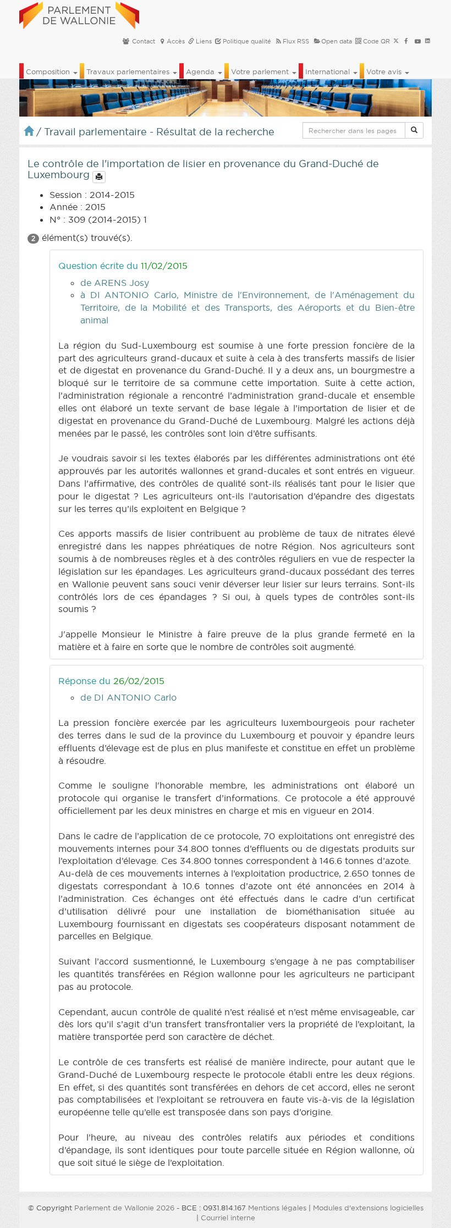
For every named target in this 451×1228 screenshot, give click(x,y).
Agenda (201, 71)
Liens (203, 41)
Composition (49, 71)
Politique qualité (246, 41)
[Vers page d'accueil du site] (79, 13)
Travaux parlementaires (129, 71)
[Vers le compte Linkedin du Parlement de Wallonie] (428, 41)
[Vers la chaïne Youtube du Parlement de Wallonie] (418, 41)
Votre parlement (261, 71)
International (328, 71)
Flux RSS (296, 41)
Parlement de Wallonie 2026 (124, 1207)
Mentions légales (277, 1207)
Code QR (375, 41)
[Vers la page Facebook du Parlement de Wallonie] (406, 41)
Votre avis (385, 71)
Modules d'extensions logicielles (368, 1207)
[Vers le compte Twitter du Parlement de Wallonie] (396, 41)
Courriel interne (228, 1217)
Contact (142, 41)
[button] (414, 130)
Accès (176, 41)
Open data (336, 41)
